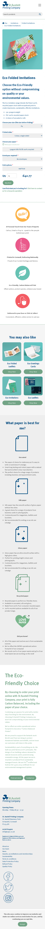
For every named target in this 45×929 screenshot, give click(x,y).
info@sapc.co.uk (8, 831)
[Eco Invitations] (11, 386)
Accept (22, 924)
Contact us (30, 778)
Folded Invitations (28, 23)
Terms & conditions (9, 859)
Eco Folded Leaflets (12, 365)
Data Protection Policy (10, 861)
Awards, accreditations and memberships (17, 854)
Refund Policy (7, 864)
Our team (5, 848)
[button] (40, 5)
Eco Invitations (11, 397)
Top (5, 23)
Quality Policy (7, 866)
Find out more (16, 778)
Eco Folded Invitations (12, 25)
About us (5, 846)
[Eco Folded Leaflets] (11, 351)
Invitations (14, 23)
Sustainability (7, 856)
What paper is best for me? (12, 144)
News (4, 851)
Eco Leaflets (33, 397)
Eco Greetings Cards (33, 365)
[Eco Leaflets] (33, 386)
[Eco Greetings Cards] (33, 351)
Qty (4, 175)
